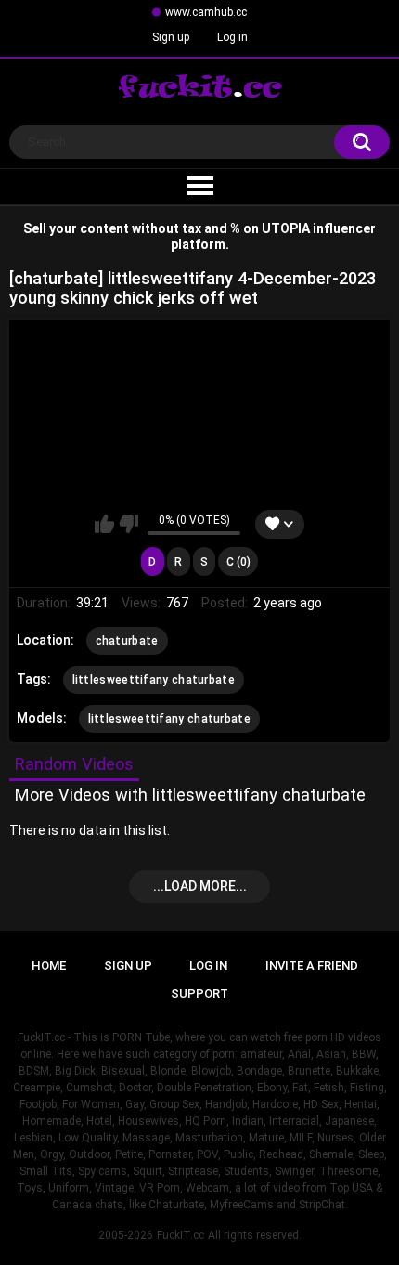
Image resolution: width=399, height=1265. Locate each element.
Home (49, 965)
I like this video (104, 524)
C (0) (238, 561)
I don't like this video (128, 524)
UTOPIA (286, 228)
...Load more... (200, 886)
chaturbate (127, 640)
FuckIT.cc (180, 1235)
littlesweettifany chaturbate (153, 679)
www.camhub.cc (206, 12)
